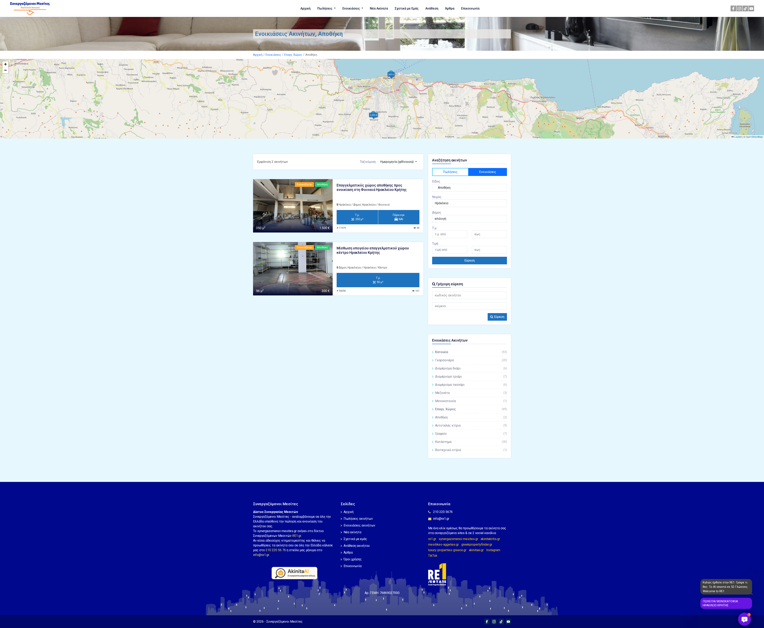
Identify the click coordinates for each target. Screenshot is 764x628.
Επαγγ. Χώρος (293, 54)
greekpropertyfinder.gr (476, 544)
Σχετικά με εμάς (355, 539)
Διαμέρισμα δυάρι (471, 368)
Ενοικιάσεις (351, 8)
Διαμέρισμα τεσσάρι (471, 385)
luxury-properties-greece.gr (447, 550)
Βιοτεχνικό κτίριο (471, 450)
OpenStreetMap (754, 136)
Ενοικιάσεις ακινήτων (359, 525)
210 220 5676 (443, 512)
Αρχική (305, 8)
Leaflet (738, 136)
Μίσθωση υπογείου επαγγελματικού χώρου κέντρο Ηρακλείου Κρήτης (373, 250)
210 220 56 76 (276, 550)
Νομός (436, 197)
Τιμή (435, 243)
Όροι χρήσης (353, 559)
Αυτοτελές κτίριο (471, 425)
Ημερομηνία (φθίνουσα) (397, 162)
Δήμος (436, 212)
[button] (391, 74)
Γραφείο (471, 434)
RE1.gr (296, 536)
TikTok (432, 556)
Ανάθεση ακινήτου (357, 546)
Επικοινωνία (470, 8)
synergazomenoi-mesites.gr (458, 539)
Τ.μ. (434, 228)
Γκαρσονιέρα (471, 360)
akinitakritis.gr (490, 539)
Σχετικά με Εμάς (407, 8)
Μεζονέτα (471, 393)
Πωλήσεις (325, 8)
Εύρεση (469, 260)
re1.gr (432, 539)
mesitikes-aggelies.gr (443, 544)
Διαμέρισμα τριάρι (471, 376)
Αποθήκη (471, 417)
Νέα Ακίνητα (379, 8)
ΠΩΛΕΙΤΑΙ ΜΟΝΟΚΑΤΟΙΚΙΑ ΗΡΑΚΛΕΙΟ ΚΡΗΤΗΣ (720, 603)
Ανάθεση (431, 8)
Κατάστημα (471, 442)
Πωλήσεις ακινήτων (358, 519)
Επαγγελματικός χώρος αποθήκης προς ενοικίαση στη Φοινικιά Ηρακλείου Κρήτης (372, 187)
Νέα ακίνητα (352, 532)
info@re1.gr (261, 555)
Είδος (436, 181)
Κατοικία (471, 352)
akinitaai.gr (476, 550)
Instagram (493, 550)
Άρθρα (449, 8)
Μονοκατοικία (471, 401)
